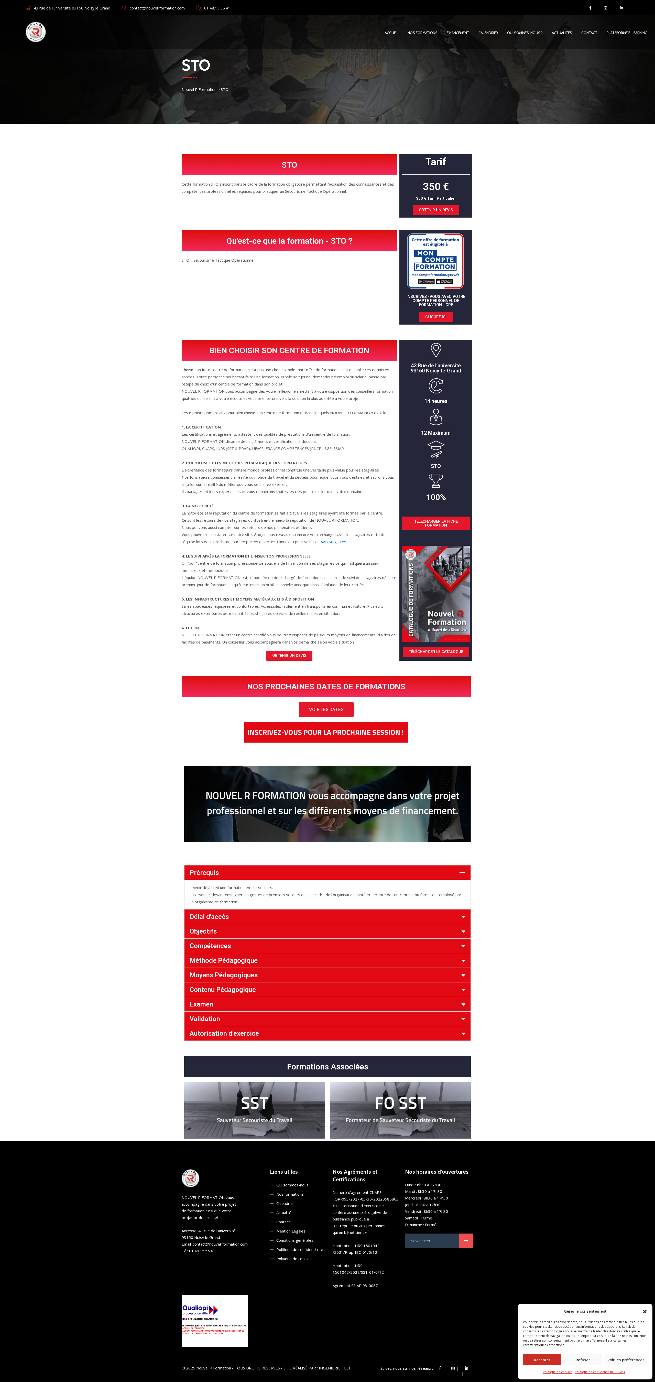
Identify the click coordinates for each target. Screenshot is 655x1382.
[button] (644, 1311)
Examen (201, 1004)
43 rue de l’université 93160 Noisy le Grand (72, 7)
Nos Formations (423, 32)
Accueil (391, 32)
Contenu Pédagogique (223, 989)
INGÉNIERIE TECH (335, 1367)
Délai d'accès (209, 916)
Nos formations (290, 1194)
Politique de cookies (557, 1372)
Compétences (210, 945)
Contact (589, 32)
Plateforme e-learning (627, 32)
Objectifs (203, 931)
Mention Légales (290, 1231)
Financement (458, 32)
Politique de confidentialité (299, 1249)
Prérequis (204, 872)
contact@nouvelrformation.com (157, 7)
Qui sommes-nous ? (525, 32)
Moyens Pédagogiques (224, 975)
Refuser (583, 1359)
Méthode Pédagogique (224, 960)
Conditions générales (294, 1240)
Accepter (542, 1359)
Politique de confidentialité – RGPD (600, 1372)
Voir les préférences (626, 1359)
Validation (205, 1018)
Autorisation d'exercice (224, 1033)
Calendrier (488, 32)
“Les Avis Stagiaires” (329, 541)
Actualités (562, 32)
